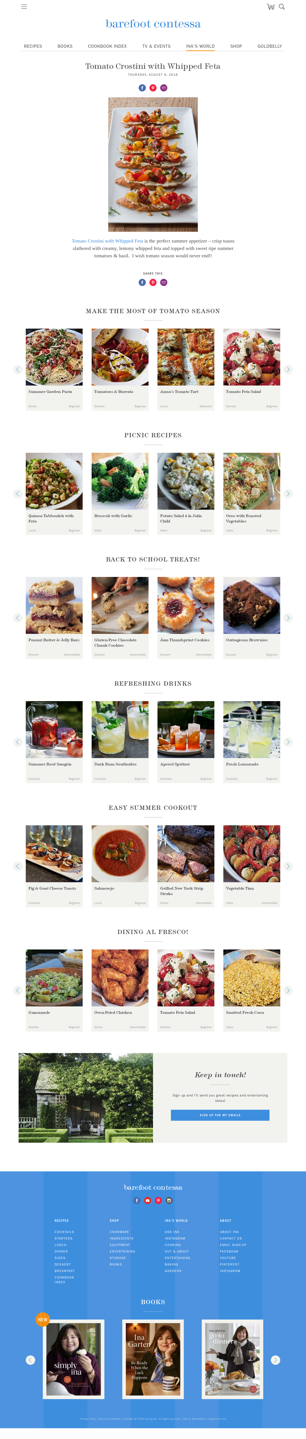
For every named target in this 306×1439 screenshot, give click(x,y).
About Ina (229, 1232)
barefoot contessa (153, 23)
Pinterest (229, 1264)
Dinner (61, 1251)
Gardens (173, 1271)
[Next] (288, 369)
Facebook (229, 1251)
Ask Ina (172, 1232)
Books (65, 46)
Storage (118, 1258)
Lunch (61, 1245)
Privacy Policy (88, 1418)
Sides (60, 1258)
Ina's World (200, 46)
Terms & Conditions (109, 1418)
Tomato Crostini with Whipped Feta (107, 241)
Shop (236, 46)
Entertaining (122, 1251)
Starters (64, 1238)
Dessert (63, 1264)
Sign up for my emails (220, 1115)
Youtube (228, 1258)
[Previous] (18, 369)
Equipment (120, 1245)
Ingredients (122, 1238)
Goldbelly (270, 46)
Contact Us (231, 1238)
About (225, 1220)
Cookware (119, 1232)
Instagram (175, 1238)
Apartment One (217, 1418)
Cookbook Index (107, 46)
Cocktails (64, 1232)
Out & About (177, 1251)
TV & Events (156, 46)
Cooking (173, 1245)
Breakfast (65, 1271)
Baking (171, 1264)
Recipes (33, 46)
